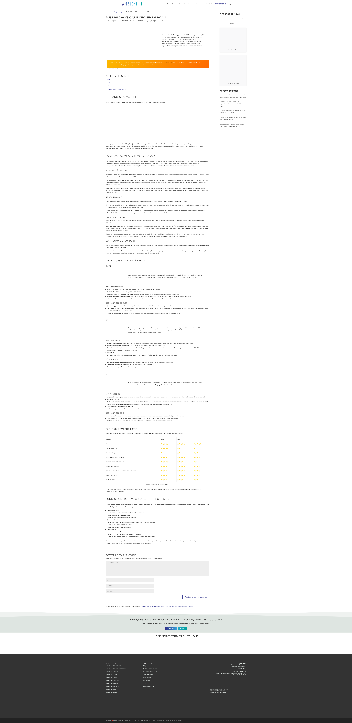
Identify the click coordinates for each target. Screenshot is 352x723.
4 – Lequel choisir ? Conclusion (116, 89)
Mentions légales (148, 686)
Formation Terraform (112, 680)
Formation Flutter (111, 674)
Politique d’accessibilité (150, 669)
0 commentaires (160, 21)
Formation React (111, 677)
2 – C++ (108, 82)
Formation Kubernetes (113, 666)
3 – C (107, 86)
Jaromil (110, 21)
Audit (182, 628)
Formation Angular (112, 683)
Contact (170, 628)
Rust (152, 21)
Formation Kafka (111, 692)
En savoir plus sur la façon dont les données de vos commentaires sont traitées (166, 606)
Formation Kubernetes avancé (116, 669)
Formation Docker (112, 672)
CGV (144, 683)
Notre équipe (147, 677)
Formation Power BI (112, 686)
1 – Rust (108, 79)
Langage (147, 21)
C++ (172, 63)
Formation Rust (111, 689)
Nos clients (146, 680)
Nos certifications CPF (150, 672)
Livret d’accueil (148, 674)
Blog (144, 666)
